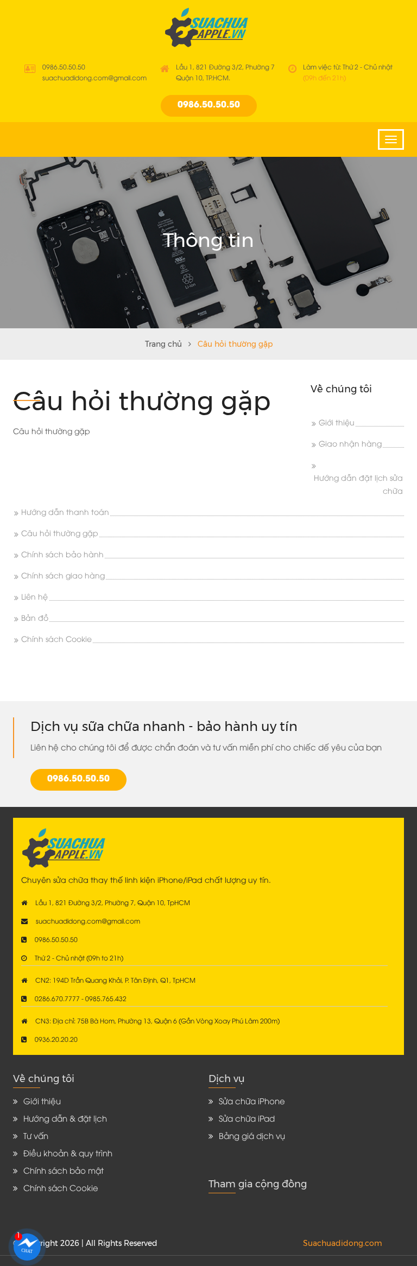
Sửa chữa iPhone (252, 1102)
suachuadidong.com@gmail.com (94, 78)
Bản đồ (34, 618)
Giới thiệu (337, 423)
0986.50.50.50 (63, 68)
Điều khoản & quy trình (67, 1154)
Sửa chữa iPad (247, 1119)
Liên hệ (34, 597)
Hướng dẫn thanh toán (65, 513)
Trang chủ (163, 344)
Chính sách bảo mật (63, 1171)
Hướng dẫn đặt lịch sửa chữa (358, 485)
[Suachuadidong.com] (209, 27)
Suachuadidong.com (342, 1243)
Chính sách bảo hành (62, 555)
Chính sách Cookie (56, 640)
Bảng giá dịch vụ (252, 1137)
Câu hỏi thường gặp (59, 534)
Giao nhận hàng (350, 444)
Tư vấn (35, 1137)
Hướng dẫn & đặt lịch (65, 1119)
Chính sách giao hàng (63, 576)
